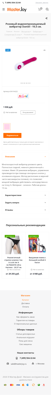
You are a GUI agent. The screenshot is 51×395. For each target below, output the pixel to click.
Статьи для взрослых (25, 334)
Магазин (25, 295)
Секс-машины (25, 344)
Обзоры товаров (25, 329)
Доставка (25, 303)
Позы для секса (25, 341)
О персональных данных (25, 324)
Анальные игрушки (25, 337)
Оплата (25, 306)
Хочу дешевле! (28, 112)
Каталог (25, 300)
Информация (26, 312)
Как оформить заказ (25, 317)
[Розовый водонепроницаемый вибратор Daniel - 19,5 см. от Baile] (25, 63)
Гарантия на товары (25, 320)
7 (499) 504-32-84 (27, 358)
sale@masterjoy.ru (18, 364)
